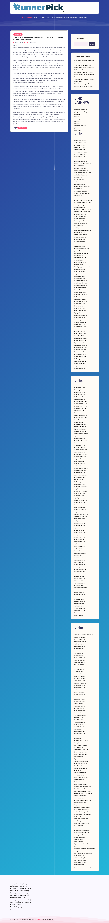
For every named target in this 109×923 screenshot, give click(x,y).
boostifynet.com (79, 692)
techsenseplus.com (80, 317)
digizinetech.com (79, 329)
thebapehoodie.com (80, 223)
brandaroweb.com (80, 613)
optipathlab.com (79, 644)
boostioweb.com (79, 639)
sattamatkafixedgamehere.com (83, 812)
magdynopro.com (79, 303)
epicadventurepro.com (81, 749)
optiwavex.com (79, 592)
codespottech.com (80, 269)
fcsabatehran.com (80, 237)
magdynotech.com (80, 523)
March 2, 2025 (19, 42)
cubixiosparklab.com (80, 449)
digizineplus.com (79, 528)
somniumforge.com (80, 216)
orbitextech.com (79, 775)
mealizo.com (78, 177)
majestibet (28, 902)
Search (80, 38)
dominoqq (77, 114)
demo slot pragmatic (80, 109)
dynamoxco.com (79, 564)
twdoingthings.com (80, 246)
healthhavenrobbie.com (81, 789)
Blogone (37, 919)
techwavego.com (79, 482)
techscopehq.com (79, 525)
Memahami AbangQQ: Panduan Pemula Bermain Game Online (84, 85)
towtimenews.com (79, 207)
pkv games (22, 127)
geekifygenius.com (80, 772)
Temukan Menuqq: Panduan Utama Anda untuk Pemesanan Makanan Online (84, 67)
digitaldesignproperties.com (82, 172)
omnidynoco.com (79, 594)
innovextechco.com (80, 454)
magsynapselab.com (80, 285)
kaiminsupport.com (80, 154)
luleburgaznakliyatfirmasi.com (83, 221)
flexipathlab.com (79, 578)
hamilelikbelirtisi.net (80, 720)
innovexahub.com (79, 658)
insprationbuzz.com (80, 161)
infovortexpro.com (80, 354)
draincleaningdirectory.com (82, 209)
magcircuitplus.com (80, 356)
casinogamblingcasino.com (82, 205)
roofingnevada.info (80, 835)
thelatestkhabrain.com (81, 170)
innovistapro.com (79, 710)
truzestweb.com (79, 599)
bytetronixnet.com (80, 361)
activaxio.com (78, 729)
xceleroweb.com (79, 608)
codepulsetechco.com (81, 433)
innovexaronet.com (80, 443)
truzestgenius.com (80, 470)
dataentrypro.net (79, 149)
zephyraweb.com (79, 676)
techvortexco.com (80, 408)
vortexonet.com (79, 653)
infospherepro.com (80, 743)
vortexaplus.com (79, 583)
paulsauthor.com (79, 251)
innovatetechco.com (80, 301)
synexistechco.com (80, 662)
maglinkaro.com (79, 495)
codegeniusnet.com (80, 424)
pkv (75, 128)
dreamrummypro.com (81, 152)
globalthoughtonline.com (82, 186)
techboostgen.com (80, 394)
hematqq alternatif (16, 893)
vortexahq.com (79, 669)
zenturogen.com (79, 567)
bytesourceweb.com (80, 343)
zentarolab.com (79, 603)
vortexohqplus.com (80, 715)
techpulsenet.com (79, 472)
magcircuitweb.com (80, 292)
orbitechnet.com (79, 590)
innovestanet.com (79, 551)
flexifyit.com (78, 555)
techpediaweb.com (80, 297)
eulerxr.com (78, 770)
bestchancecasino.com (81, 823)
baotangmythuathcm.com (82, 212)
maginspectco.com (80, 366)
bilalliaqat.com (78, 825)
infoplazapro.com (79, 306)
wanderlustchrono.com (81, 761)
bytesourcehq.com (80, 429)
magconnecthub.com (80, 512)
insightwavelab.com (80, 752)
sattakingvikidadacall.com (82, 807)
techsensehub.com (80, 397)
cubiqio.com (78, 738)
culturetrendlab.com (80, 763)
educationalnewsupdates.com (83, 635)
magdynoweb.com (80, 489)
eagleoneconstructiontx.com (83, 793)
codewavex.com (79, 461)
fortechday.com (79, 864)
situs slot (13, 890)
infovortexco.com (79, 477)
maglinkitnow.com (79, 278)
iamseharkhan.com (80, 168)
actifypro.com (78, 704)
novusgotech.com (79, 560)
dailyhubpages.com (80, 802)
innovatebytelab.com (80, 417)
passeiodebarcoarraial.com (82, 163)
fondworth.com (79, 166)
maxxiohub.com (79, 674)
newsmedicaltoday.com (81, 832)
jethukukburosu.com (80, 214)
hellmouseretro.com (80, 234)
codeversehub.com (80, 507)
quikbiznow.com (79, 606)
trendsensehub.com (80, 766)
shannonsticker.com (80, 159)
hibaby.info (77, 816)
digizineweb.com (79, 436)
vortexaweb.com (79, 678)
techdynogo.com (79, 271)
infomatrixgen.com (80, 331)
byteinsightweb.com (80, 280)
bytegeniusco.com (80, 313)
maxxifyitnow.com (79, 537)
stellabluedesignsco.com (81, 248)
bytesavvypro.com (80, 324)
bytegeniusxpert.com (80, 415)
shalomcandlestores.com (82, 193)
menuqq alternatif (15, 884)
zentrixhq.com (78, 548)
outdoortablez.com (80, 262)
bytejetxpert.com (79, 363)
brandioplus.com (79, 571)
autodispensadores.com (81, 828)
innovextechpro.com (80, 290)
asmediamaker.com (80, 184)
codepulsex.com (79, 484)
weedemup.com (79, 821)
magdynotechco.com (80, 404)
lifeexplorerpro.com (80, 754)
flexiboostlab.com (79, 713)
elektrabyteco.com (80, 466)
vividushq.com (78, 581)
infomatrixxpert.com (80, 440)
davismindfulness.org (80, 860)
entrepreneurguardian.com (82, 814)
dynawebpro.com (79, 574)
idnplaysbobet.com (80, 805)
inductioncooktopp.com (81, 830)
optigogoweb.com (79, 610)
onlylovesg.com (79, 798)
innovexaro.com (79, 530)
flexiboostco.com (79, 637)
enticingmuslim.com (80, 228)
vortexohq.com (79, 747)
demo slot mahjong (80, 125)
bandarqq (77, 116)
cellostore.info (78, 182)
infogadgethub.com (80, 390)
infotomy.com (78, 264)
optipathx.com (78, 544)
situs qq (22, 886)
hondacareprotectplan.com (82, 202)
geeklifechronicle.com (81, 740)
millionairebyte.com (80, 862)
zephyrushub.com (80, 641)
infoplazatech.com (80, 413)
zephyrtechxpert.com (81, 475)
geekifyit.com (78, 195)
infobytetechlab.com (80, 336)
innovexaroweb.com (80, 491)
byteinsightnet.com (80, 431)
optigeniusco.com (79, 681)
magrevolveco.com (80, 349)
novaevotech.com (79, 452)
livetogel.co (77, 782)
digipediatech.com (79, 276)
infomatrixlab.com (79, 505)
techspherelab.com (80, 502)
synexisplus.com (79, 651)
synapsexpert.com (80, 601)
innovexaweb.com (80, 569)
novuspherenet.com (80, 587)
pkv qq (24, 884)
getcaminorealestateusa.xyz (83, 867)
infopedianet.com (79, 518)
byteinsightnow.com (80, 345)
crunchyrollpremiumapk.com (83, 200)
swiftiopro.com (78, 717)
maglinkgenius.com (80, 456)
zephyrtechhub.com (80, 597)
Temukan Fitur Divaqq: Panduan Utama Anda (84, 80)
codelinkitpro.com (79, 392)
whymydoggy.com (80, 140)
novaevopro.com (79, 685)
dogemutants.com (79, 239)
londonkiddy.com (79, 855)
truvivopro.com (79, 664)
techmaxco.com (79, 724)
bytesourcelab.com (80, 532)
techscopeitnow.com (80, 359)
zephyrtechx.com (79, 697)
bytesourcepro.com (80, 500)
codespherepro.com (80, 338)
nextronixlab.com (79, 546)
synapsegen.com (79, 576)
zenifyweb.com (79, 779)
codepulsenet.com (80, 521)
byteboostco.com (79, 463)
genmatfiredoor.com (80, 784)
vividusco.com (78, 667)
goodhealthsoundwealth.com (83, 230)
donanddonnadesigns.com (82, 791)
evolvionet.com (79, 648)
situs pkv (16, 886)
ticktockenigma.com (80, 768)
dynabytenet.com (79, 498)
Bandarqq (29, 17)
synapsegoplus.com (80, 516)
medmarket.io (78, 260)
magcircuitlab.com (80, 459)
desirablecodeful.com (81, 253)
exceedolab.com (79, 726)
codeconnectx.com (80, 438)
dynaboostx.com (79, 706)
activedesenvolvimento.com (82, 800)
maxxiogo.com (78, 558)
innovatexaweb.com (80, 401)
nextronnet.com (79, 562)
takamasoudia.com (80, 244)
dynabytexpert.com (80, 553)
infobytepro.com (79, 420)
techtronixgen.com (80, 287)
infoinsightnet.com (80, 426)
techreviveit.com (79, 308)
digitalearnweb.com (80, 143)
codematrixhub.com (80, 315)
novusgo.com (78, 756)
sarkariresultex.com (80, 175)
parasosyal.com (79, 225)
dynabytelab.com (79, 646)
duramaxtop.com (79, 241)
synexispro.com (79, 839)
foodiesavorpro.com (80, 745)
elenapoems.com (79, 232)
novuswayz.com (79, 701)
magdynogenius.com (80, 283)
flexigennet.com (79, 255)
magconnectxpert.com (81, 468)
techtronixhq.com (79, 387)
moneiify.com (78, 189)
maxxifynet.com (79, 655)
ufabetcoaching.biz (80, 858)
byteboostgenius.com (81, 514)
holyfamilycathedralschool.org (83, 853)
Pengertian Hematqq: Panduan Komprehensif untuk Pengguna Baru (84, 74)
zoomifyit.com (78, 615)
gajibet (19, 904)
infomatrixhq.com (79, 447)
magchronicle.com (80, 274)
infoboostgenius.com (80, 320)
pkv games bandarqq (80, 112)
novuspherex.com (80, 683)
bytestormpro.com (80, 759)
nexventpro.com (79, 694)
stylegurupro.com (79, 733)
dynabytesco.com (79, 731)
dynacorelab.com (79, 660)
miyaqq (13, 904)
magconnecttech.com (81, 777)
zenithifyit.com (78, 671)
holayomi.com (78, 841)
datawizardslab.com (80, 736)
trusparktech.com (79, 687)
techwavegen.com (80, 322)
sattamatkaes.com (79, 198)
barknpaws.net (79, 179)
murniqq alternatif (22, 890)
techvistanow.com (79, 445)
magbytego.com (79, 422)
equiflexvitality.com (80, 795)
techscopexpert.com (80, 294)
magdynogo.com (79, 368)
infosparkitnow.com (80, 406)
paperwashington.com (81, 818)
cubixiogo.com (78, 585)
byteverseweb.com (80, 509)
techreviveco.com (79, 493)
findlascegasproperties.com (82, 786)
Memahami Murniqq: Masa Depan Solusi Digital (84, 62)
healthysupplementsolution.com (84, 267)
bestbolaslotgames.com (81, 809)
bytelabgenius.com (80, 299)
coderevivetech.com (80, 347)
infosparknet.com (79, 535)
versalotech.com (79, 722)
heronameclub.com (80, 257)
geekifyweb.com (79, 410)
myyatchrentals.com (80, 191)
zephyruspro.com (79, 541)
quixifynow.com (79, 539)
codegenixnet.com (80, 340)
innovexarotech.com (80, 352)
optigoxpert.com (79, 699)
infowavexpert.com (80, 310)
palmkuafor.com (79, 147)
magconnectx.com (80, 837)
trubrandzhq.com (79, 690)
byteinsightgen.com (80, 326)
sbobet (24, 888)
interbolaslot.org (79, 145)
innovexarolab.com (80, 333)
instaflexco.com (79, 708)
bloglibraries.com (79, 218)
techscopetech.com (80, 486)
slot (16, 888)
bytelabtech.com (79, 399)
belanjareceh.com (79, 156)
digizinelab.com (79, 479)
